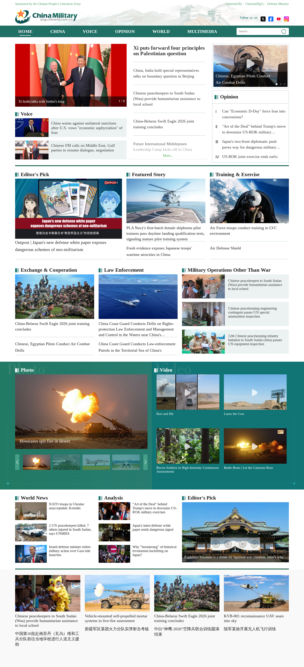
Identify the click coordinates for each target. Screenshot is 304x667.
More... (168, 155)
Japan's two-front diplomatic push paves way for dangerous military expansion (249, 145)
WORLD (161, 31)
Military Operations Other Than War (229, 270)
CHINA (57, 31)
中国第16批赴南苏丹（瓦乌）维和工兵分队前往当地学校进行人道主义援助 (47, 639)
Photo (27, 370)
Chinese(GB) (233, 4)
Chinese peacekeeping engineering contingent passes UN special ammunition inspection (252, 312)
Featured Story (149, 174)
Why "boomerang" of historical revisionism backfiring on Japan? (154, 551)
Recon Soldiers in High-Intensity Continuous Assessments (187, 469)
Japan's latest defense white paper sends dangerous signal (152, 527)
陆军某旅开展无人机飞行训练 (250, 629)
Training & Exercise (237, 174)
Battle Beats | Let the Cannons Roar (248, 467)
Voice (26, 114)
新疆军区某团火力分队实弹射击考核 (117, 629)
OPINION (125, 31)
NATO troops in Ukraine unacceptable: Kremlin (66, 506)
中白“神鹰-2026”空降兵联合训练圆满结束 (186, 631)
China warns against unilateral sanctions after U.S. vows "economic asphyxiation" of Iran (86, 128)
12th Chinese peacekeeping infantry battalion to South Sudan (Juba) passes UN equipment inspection (255, 340)
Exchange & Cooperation (49, 270)
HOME (25, 31)
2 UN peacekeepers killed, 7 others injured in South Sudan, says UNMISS (70, 529)
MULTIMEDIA (202, 31)
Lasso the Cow (234, 414)
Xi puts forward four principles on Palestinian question (169, 50)
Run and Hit (164, 414)
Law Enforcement (124, 270)
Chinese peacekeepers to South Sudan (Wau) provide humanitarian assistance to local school (166, 98)
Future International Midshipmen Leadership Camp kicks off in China (162, 147)
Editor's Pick (35, 174)
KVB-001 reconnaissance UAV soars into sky (254, 618)
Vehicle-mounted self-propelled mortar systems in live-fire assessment (116, 618)
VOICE (90, 31)
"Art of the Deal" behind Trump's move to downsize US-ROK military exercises (254, 130)
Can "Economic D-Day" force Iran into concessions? (253, 114)
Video (166, 370)
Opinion (229, 97)
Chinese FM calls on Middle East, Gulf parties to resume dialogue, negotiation (83, 147)
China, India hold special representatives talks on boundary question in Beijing (166, 73)
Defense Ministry (278, 4)
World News (34, 498)
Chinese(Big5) (254, 4)
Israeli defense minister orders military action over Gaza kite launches (70, 551)
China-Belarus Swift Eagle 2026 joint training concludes (163, 124)
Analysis (113, 498)
